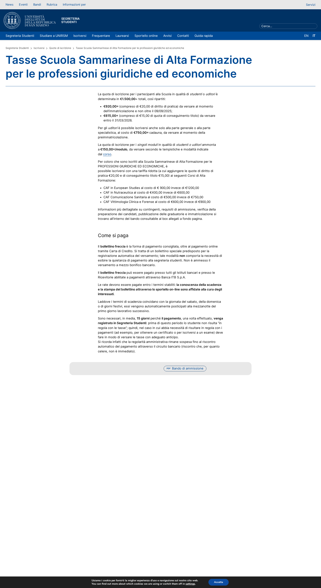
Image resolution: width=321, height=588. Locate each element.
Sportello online (146, 36)
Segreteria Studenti (20, 36)
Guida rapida (203, 36)
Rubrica (52, 4)
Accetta (218, 582)
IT (314, 36)
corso (107, 154)
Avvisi (167, 36)
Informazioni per (74, 4)
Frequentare (101, 36)
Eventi (23, 4)
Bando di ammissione (185, 368)
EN (306, 36)
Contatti (183, 36)
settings (190, 584)
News (9, 4)
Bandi (37, 4)
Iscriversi (79, 36)
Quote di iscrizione (60, 47)
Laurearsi (122, 36)
